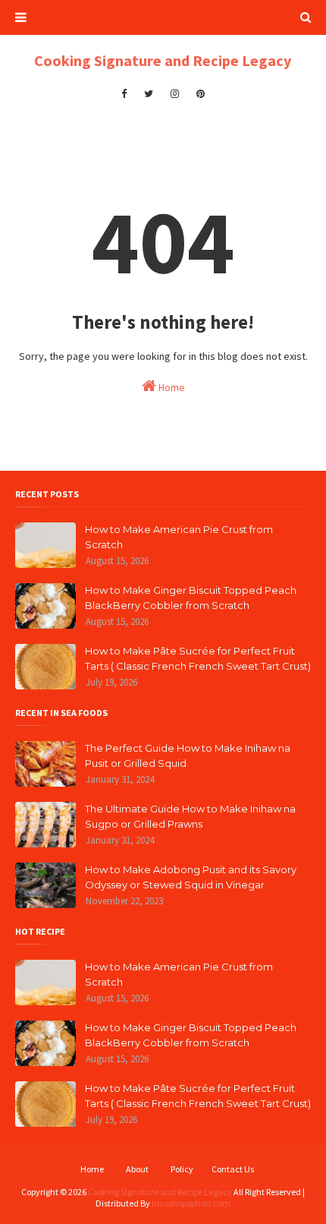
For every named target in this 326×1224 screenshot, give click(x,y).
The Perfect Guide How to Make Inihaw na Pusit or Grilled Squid (187, 755)
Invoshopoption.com (191, 1203)
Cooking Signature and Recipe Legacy (162, 60)
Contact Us (233, 1169)
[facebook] (124, 94)
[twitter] (148, 94)
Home (170, 387)
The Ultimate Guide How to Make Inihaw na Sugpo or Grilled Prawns (190, 816)
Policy (182, 1169)
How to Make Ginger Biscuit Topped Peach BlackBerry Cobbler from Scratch (190, 597)
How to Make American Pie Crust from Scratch (179, 536)
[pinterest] (200, 94)
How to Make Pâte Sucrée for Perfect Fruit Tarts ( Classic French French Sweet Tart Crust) (198, 658)
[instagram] (175, 94)
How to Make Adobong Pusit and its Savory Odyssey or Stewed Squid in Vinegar (190, 877)
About (137, 1169)
